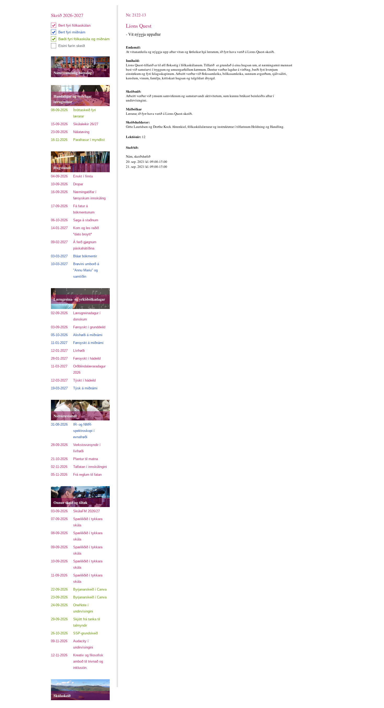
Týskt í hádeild (84, 380)
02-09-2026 (59, 313)
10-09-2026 (59, 184)
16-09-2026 (59, 192)
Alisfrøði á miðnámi (87, 335)
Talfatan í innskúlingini (90, 467)
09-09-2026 (59, 547)
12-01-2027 (59, 351)
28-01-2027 (59, 358)
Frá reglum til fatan (87, 475)
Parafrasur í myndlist (89, 140)
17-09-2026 (59, 206)
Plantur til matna (85, 459)
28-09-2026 (59, 445)
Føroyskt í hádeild (87, 358)
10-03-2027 (59, 264)
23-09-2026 (59, 132)
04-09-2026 (59, 176)
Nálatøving (81, 132)
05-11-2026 (59, 475)
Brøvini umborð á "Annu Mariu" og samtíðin (86, 270)
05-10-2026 (59, 335)
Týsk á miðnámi (85, 388)
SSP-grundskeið (85, 633)
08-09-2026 (59, 110)
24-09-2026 (59, 605)
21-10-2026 (59, 459)
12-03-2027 (59, 380)
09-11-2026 (59, 641)
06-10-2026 (59, 220)
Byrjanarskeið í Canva (90, 589)
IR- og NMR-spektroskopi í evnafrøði (84, 431)
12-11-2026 (59, 655)
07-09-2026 (59, 519)
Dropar (78, 184)
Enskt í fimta (83, 176)
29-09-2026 (59, 619)
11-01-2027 (59, 343)
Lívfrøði (79, 351)
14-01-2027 (59, 228)
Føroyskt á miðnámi (88, 343)
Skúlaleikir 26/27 (85, 124)
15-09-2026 (59, 124)
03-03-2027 (59, 256)
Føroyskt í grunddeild (89, 327)
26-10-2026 (59, 633)
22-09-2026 (59, 589)
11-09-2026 (59, 575)
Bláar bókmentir (85, 256)
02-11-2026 (59, 467)
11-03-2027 (59, 366)
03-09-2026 (59, 327)
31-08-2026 (59, 424)
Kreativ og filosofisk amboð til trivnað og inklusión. (88, 661)
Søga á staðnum (85, 220)
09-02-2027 (59, 242)
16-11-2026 (59, 140)
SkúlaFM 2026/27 (86, 511)
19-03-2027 (59, 388)
